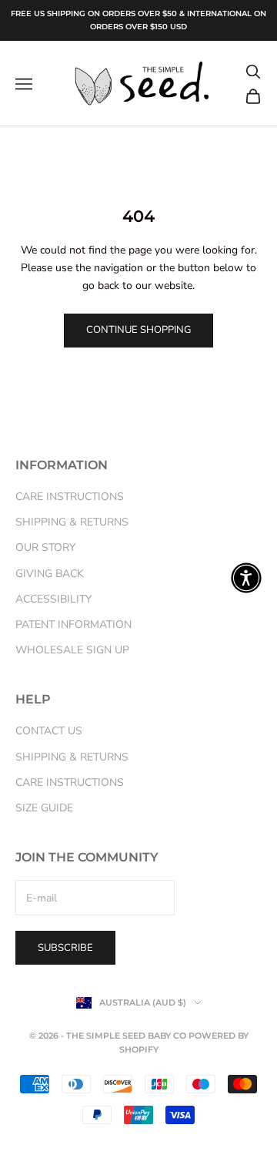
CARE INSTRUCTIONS (69, 496)
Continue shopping (138, 330)
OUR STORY (45, 547)
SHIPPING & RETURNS (71, 522)
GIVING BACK (49, 573)
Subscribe (65, 948)
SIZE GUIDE (44, 808)
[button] (246, 577)
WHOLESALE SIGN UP (72, 650)
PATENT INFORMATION (73, 624)
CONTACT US (48, 731)
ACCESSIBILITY (53, 599)
